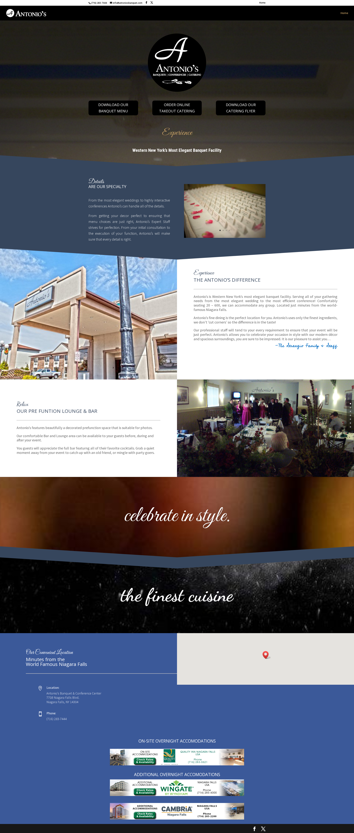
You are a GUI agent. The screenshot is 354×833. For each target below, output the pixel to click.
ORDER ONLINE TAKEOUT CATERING (177, 107)
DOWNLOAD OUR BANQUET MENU (113, 107)
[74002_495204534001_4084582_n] (225, 237)
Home (262, 3)
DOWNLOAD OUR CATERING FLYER (241, 107)
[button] (267, 655)
